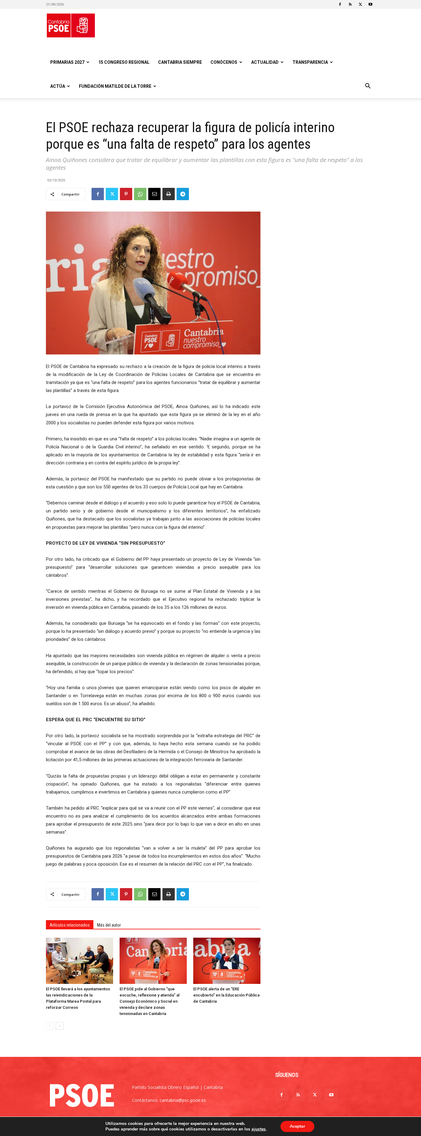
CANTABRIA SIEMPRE (180, 62)
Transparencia (310, 62)
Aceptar (297, 1126)
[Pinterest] (126, 194)
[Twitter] (360, 4)
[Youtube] (370, 4)
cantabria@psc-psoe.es (183, 1100)
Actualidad (265, 62)
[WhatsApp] (140, 194)
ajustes (258, 1129)
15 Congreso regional (123, 62)
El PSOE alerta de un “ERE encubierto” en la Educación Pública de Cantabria (226, 995)
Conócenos (224, 62)
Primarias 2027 (67, 62)
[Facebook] (340, 4)
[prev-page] (50, 1026)
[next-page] (59, 1026)
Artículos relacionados (70, 925)
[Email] (154, 194)
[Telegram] (183, 194)
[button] (367, 87)
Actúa (57, 86)
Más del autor (109, 925)
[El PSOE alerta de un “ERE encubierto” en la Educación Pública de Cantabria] (226, 961)
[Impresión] (168, 194)
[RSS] (350, 4)
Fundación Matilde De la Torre (115, 86)
